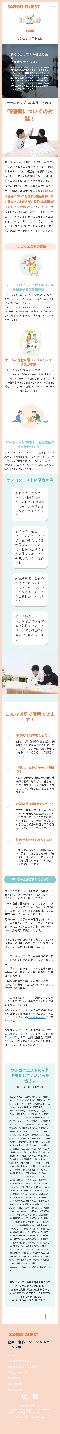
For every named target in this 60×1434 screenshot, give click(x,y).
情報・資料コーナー (19, 1384)
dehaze (53, 6)
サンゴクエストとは (19, 1361)
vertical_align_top (45, 1316)
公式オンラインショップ (19, 1034)
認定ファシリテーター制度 (22, 1367)
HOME (11, 1355)
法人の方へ (14, 1378)
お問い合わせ (15, 1389)
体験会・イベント (17, 1372)
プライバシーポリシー (30, 1405)
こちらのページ (37, 1017)
